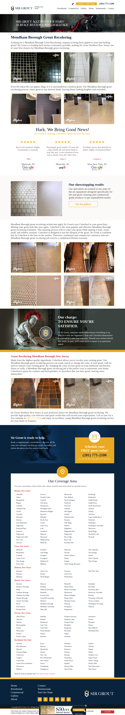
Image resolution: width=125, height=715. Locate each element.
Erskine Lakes (21, 636)
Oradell (66, 514)
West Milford (92, 628)
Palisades (67, 643)
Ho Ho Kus (44, 520)
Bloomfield (20, 552)
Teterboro (91, 514)
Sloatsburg (67, 658)
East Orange (20, 561)
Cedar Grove (20, 558)
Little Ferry (44, 526)
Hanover (43, 584)
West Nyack (92, 669)
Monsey (43, 646)
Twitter (51, 699)
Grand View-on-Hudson (24, 663)
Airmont (19, 643)
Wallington (92, 523)
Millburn (43, 564)
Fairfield (43, 550)
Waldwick (91, 520)
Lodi (41, 528)
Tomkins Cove (93, 655)
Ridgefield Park (69, 531)
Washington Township (95, 526)
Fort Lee (43, 494)
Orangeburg (44, 666)
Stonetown (91, 616)
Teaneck (91, 508)
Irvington (43, 555)
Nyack (42, 663)
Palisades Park (69, 517)
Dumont (19, 520)
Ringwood (67, 628)
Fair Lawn (19, 540)
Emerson (19, 531)
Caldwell (19, 555)
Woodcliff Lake (93, 534)
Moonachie (68, 494)
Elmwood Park (21, 528)
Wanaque (91, 622)
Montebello (44, 649)
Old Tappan (68, 511)
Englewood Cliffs (22, 537)
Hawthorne (44, 622)
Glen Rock (43, 503)
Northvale (67, 503)
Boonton (19, 584)
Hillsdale (43, 517)
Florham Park (20, 609)
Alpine (18, 497)
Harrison (19, 574)
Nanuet (42, 652)
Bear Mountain (21, 646)
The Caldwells (93, 550)
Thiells (90, 652)
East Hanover (20, 606)
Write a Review (73, 4)
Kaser (42, 643)
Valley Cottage (93, 660)
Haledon (43, 616)
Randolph (91, 584)
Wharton (91, 606)
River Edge (68, 537)
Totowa (90, 619)
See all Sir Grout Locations (46, 674)
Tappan (90, 649)
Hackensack (44, 506)
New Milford (68, 497)
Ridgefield (67, 528)
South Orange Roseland (72, 564)
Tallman (91, 646)
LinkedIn (63, 699)
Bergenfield (20, 500)
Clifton (18, 628)
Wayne (90, 625)
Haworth (43, 514)
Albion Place (20, 616)
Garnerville (20, 660)
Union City (68, 574)
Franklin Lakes (45, 497)
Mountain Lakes (69, 601)
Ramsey (67, 526)
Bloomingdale (21, 625)
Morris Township (70, 589)
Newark (67, 552)
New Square (44, 660)
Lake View (44, 625)
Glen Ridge (44, 552)
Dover (18, 604)
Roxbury (91, 595)
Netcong (67, 604)
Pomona (67, 652)
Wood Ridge (92, 531)
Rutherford (92, 497)
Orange (66, 561)
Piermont (67, 649)
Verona (90, 555)
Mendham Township (47, 606)
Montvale (43, 543)
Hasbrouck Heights (46, 511)
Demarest (19, 517)
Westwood (91, 528)
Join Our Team (45, 692)
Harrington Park (45, 508)
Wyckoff (91, 537)
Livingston (43, 558)
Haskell (42, 619)
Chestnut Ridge (21, 652)
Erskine (18, 633)
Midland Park (44, 540)
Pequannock (68, 609)
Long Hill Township (47, 598)
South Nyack (68, 660)
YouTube (57, 699)
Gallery (84, 8)
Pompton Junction (70, 616)
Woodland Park (93, 631)
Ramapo (67, 655)
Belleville (19, 550)
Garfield (43, 500)
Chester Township (22, 601)
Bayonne (19, 571)
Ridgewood (68, 534)
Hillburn (19, 669)
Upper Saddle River (95, 517)
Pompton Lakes (69, 619)
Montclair (67, 550)
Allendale (19, 494)
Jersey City (44, 571)
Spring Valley (68, 666)
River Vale (67, 540)
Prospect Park (68, 622)
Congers (19, 658)
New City (43, 655)
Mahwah (43, 534)
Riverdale (91, 587)
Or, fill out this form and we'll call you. (95, 459)
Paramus (67, 520)
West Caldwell (93, 558)
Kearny (42, 574)
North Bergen (44, 577)
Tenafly (90, 511)
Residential (62, 8)
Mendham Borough (46, 604)
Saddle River (92, 503)
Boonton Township (22, 587)
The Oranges (92, 552)
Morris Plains (68, 587)
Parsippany (68, 606)
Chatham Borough (22, 592)
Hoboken (19, 577)
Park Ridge (68, 523)
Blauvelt (19, 649)
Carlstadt (19, 506)
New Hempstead (45, 658)
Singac (66, 633)
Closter (18, 511)
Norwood (67, 506)
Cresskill (19, 514)
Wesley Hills (92, 663)
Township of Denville (95, 598)
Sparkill (67, 663)
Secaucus (67, 571)
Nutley (66, 558)
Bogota (18, 503)
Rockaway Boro (93, 589)
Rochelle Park (69, 543)
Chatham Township (22, 595)
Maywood (43, 537)
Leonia (42, 523)
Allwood (19, 619)
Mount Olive (68, 598)
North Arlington (69, 500)
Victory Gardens (93, 601)
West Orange (92, 561)
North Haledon (45, 631)
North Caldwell (69, 555)
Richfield (67, 625)
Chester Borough (22, 598)
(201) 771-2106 (106, 3)
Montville (67, 584)
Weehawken (68, 577)
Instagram (40, 699)
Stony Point (68, 669)
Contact (111, 8)
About (91, 8)
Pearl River (68, 646)
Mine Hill (43, 609)
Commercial (74, 8)
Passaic (42, 633)
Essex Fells (20, 564)
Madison (43, 601)
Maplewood (44, 561)
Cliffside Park (21, 508)
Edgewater (19, 526)
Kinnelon (43, 592)
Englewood (20, 534)
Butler (18, 589)
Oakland (67, 508)
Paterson (43, 636)
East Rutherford (21, 523)
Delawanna (20, 631)
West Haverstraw (94, 666)
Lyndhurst (43, 531)
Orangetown (44, 669)
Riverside (67, 631)
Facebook (45, 699)
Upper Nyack (92, 658)
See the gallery (83, 204)
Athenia (19, 622)
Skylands (67, 636)
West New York (93, 571)
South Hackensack (94, 506)
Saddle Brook (92, 500)
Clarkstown (20, 655)
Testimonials (101, 8)
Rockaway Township (95, 592)
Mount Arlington (69, 595)
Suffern (90, 643)
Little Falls (44, 628)
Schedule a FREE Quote (86, 4)
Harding (43, 587)
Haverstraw (20, 666)
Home (14, 685)
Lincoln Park (44, 595)
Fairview (19, 543)
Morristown (68, 592)
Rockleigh (91, 494)
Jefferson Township (46, 589)
